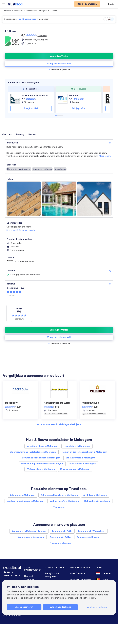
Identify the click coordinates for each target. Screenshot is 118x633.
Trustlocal (6, 10)
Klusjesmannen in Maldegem (75, 469)
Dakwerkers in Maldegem (97, 501)
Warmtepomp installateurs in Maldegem (42, 463)
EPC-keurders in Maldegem (41, 469)
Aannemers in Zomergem (31, 537)
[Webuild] (62, 99)
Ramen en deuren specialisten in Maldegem (84, 452)
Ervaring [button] (20, 134)
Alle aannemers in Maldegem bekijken (59, 424)
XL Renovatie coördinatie (35, 95)
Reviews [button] (32, 134)
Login (111, 4)
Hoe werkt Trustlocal (29, 577)
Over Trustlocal (77, 573)
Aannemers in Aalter (60, 537)
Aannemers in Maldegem (36, 10)
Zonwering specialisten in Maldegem (41, 457)
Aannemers (18, 10)
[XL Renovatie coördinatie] (15, 99)
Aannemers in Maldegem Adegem (29, 531)
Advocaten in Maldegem (22, 495)
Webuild (73, 95)
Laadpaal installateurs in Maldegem (25, 501)
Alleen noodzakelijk (60, 607)
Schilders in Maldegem (95, 495)
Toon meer (59, 507)
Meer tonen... (105, 156)
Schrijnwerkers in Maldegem (80, 457)
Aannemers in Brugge (88, 537)
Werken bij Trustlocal (80, 579)
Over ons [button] (7, 134)
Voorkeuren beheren (97, 607)
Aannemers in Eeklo (62, 531)
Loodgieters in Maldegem (77, 446)
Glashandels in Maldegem (82, 463)
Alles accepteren (24, 607)
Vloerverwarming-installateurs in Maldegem (33, 452)
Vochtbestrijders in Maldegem (42, 446)
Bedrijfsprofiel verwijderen (52, 575)
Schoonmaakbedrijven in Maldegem (59, 495)
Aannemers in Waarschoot (91, 531)
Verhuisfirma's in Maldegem (64, 501)
